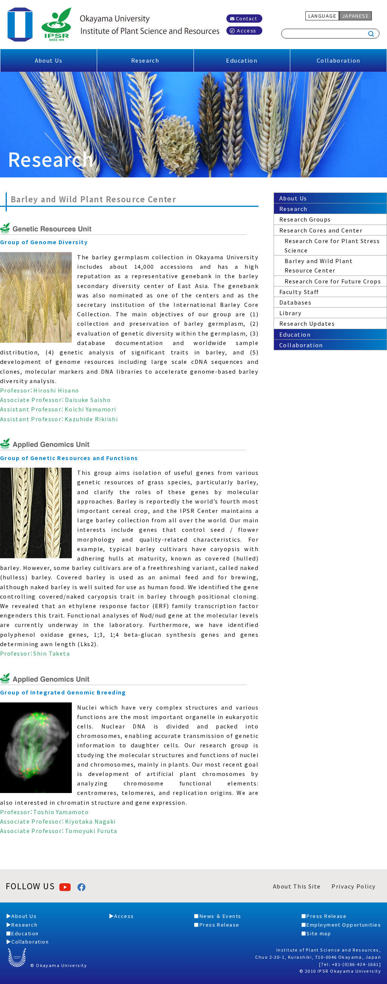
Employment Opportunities (344, 924)
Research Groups (305, 219)
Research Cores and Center (320, 230)
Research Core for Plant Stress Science (332, 245)
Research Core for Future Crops (333, 281)
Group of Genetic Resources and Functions (69, 458)
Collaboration (339, 60)
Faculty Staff (299, 292)
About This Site (297, 886)
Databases (295, 302)
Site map (319, 933)
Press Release (220, 924)
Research (145, 60)
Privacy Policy (353, 886)
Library (290, 313)
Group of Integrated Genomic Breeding (63, 692)
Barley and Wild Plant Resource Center (319, 265)
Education (241, 60)
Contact (246, 18)
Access (246, 30)
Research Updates (307, 323)
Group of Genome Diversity (44, 242)
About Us (49, 60)
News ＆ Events (220, 915)
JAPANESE (355, 15)
